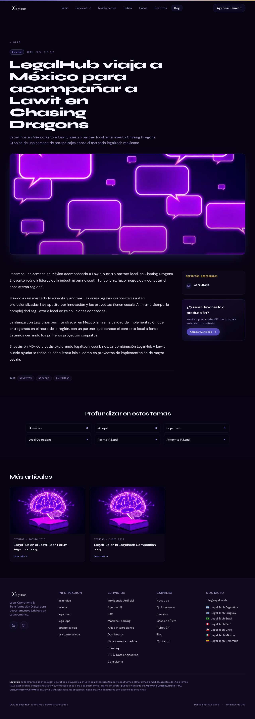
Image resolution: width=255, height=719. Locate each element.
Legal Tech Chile (219, 629)
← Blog (15, 42)
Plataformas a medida (122, 641)
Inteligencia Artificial (121, 600)
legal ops (64, 621)
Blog (177, 8)
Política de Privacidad (206, 704)
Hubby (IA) (164, 627)
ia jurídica (65, 600)
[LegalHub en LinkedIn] (14, 625)
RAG (110, 614)
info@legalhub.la (217, 600)
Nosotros (161, 8)
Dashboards (116, 634)
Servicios (81, 8)
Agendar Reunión (229, 8)
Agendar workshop (201, 331)
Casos (143, 8)
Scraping (113, 648)
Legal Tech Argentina (222, 607)
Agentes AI (115, 607)
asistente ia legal (69, 634)
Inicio (65, 8)
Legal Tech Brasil (219, 618)
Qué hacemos (107, 8)
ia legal (63, 607)
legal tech (65, 614)
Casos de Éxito (167, 621)
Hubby (128, 8)
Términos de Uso (235, 704)
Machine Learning (119, 621)
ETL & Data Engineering (123, 655)
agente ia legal (68, 627)
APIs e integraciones (121, 627)
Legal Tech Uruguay (221, 613)
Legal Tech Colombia (222, 641)
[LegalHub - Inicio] (19, 8)
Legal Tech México (220, 635)
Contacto (163, 641)
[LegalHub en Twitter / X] (24, 625)
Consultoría (115, 661)
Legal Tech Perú (218, 624)
